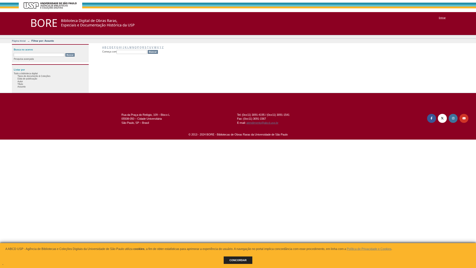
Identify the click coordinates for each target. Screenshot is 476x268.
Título (20, 84)
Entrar (442, 17)
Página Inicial (19, 41)
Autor (20, 81)
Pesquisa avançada (24, 59)
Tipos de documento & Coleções (33, 76)
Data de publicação (27, 78)
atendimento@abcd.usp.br (262, 122)
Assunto (21, 86)
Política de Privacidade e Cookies (369, 249)
